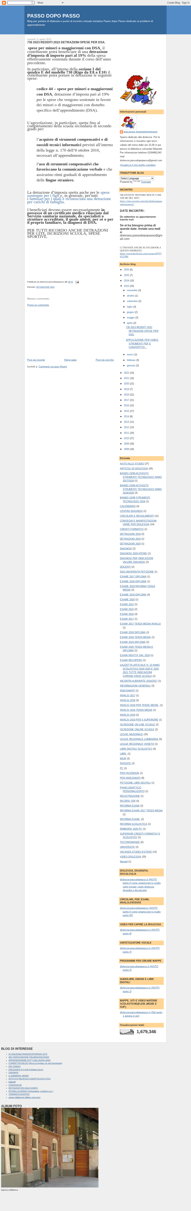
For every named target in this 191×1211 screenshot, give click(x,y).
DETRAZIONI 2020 (130, 543)
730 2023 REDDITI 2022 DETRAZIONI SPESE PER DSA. (66, 42)
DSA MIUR (13, 1072)
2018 (127, 394)
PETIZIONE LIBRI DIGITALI (135, 782)
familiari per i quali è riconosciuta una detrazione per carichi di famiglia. (69, 200)
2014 (127, 416)
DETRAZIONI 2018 (130, 534)
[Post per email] (77, 282)
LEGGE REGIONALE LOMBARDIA (139, 739)
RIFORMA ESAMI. (130, 819)
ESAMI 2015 (127, 609)
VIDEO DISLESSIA (130, 856)
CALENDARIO (128, 506)
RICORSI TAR (127, 800)
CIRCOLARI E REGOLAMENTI (137, 516)
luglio (130, 306)
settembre (132, 301)
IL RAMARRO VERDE (19, 1076)
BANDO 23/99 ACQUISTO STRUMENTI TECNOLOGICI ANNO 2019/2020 (141, 489)
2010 (127, 438)
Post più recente (36, 360)
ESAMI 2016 (127, 614)
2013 (127, 421)
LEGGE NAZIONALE (131, 734)
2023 (127, 286)
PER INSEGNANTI (130, 778)
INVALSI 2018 (127, 700)
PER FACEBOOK (129, 773)
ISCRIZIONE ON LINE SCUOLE (137, 724)
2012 (127, 427)
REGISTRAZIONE (130, 796)
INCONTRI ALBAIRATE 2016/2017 (138, 680)
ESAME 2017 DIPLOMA (133, 576)
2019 (127, 389)
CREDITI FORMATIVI (132, 529)
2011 (127, 432)
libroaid (124, 861)
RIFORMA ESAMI (130, 805)
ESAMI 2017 (127, 619)
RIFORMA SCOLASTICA (133, 824)
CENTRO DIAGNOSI (131, 511)
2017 (127, 400)
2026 (127, 269)
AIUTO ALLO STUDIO (132, 463)
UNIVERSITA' (127, 847)
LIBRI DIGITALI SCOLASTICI (136, 748)
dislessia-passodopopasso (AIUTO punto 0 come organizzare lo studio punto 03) (140, 912)
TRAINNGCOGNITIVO (19, 1094)
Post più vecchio (105, 360)
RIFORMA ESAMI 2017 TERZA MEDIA (141, 810)
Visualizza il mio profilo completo (138, 165)
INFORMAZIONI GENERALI (135, 685)
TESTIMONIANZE (130, 842)
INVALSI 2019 (127, 714)
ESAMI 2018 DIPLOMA (132, 632)
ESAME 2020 (127, 599)
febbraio (131, 360)
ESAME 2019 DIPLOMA (133, 594)
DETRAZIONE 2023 (45, 287)
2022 (127, 372)
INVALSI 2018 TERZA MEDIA (136, 710)
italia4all (12, 1082)
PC (121, 768)
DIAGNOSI (126, 548)
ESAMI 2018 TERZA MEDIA (135, 637)
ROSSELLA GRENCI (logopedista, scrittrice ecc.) (31, 1091)
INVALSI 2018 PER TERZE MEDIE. (139, 705)
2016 (127, 405)
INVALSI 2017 (127, 695)
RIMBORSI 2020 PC (131, 828)
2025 (127, 275)
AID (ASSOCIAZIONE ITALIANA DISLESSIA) (29, 1057)
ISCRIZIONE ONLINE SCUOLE (137, 729)
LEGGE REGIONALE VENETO (137, 744)
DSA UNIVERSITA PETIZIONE (137, 571)
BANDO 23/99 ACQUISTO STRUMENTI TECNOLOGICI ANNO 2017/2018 (141, 477)
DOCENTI (125, 566)
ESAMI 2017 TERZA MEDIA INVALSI (140, 623)
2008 (127, 449)
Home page (70, 360)
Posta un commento (38, 305)
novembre (132, 290)
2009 (127, 443)
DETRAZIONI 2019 (130, 538)
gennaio (131, 365)
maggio (131, 317)
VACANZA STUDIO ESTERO (136, 851)
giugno (131, 312)
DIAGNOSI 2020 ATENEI (133, 553)
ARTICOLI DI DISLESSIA (134, 468)
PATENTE (125, 763)
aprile (130, 323)
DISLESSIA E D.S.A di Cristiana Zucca (26, 1069)
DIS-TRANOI (15, 1066)
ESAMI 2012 (127, 604)
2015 (127, 411)
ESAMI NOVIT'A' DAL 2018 (135, 655)
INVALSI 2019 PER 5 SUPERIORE (139, 719)
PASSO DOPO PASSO (53, 16)
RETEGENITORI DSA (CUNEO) (23, 1088)
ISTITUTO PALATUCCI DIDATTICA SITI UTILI (30, 1079)
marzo (130, 354)
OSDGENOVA (15, 1085)
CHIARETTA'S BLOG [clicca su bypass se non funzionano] (35, 1063)
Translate (146, 181)
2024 (127, 280)
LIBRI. (123, 753)
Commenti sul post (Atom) (53, 366)
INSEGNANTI (127, 690)
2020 (127, 383)
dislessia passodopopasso (140, 132)
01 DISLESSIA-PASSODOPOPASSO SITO (28, 1054)
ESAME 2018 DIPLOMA (133, 581)
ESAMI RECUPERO (131, 660)
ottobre (131, 295)
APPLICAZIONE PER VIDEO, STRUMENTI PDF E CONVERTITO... (142, 344)
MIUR (123, 758)
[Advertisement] (55, 332)
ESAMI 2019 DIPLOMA (132, 642)
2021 (127, 378)
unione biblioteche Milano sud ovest (24, 1097)
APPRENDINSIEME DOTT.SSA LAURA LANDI (30, 1060)
